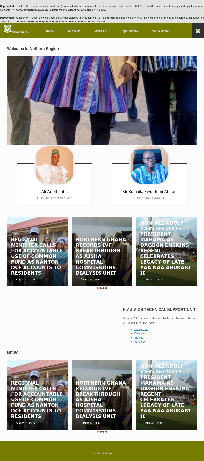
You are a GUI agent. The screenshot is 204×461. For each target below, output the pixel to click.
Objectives (140, 333)
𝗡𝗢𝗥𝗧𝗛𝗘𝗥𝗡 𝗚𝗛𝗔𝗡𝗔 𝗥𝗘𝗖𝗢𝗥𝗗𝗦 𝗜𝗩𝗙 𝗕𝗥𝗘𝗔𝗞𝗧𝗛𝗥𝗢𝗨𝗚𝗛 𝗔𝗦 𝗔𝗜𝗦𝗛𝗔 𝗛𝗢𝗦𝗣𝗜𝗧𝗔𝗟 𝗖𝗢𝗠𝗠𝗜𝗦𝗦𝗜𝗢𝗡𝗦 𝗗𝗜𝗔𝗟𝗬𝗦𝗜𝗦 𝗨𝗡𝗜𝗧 (36, 256)
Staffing (138, 337)
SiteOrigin (107, 453)
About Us (74, 31)
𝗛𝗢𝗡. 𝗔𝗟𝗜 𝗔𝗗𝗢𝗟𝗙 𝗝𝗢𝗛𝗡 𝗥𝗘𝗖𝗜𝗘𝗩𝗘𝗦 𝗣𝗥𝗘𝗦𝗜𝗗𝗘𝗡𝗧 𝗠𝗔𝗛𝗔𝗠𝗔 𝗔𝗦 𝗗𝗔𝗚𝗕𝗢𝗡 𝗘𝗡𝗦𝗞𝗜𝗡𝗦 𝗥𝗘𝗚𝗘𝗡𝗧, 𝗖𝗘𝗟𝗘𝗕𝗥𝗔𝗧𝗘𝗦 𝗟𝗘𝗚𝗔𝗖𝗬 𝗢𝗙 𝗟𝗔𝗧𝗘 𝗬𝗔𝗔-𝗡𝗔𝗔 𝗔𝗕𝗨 (101, 247)
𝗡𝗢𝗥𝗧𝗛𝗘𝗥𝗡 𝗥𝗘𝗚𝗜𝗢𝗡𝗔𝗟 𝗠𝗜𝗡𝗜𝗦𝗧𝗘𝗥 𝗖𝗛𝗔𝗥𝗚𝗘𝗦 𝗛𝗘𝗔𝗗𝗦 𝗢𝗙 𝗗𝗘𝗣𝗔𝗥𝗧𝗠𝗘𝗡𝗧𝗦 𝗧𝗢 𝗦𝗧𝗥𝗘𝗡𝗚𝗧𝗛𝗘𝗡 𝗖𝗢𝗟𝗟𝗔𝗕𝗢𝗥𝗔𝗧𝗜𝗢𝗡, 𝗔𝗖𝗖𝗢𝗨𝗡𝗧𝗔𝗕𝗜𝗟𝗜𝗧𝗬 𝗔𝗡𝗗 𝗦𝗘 (165, 239)
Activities (139, 342)
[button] (198, 30)
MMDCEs (100, 31)
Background (141, 329)
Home (50, 31)
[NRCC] (16, 28)
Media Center (161, 31)
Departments (129, 31)
